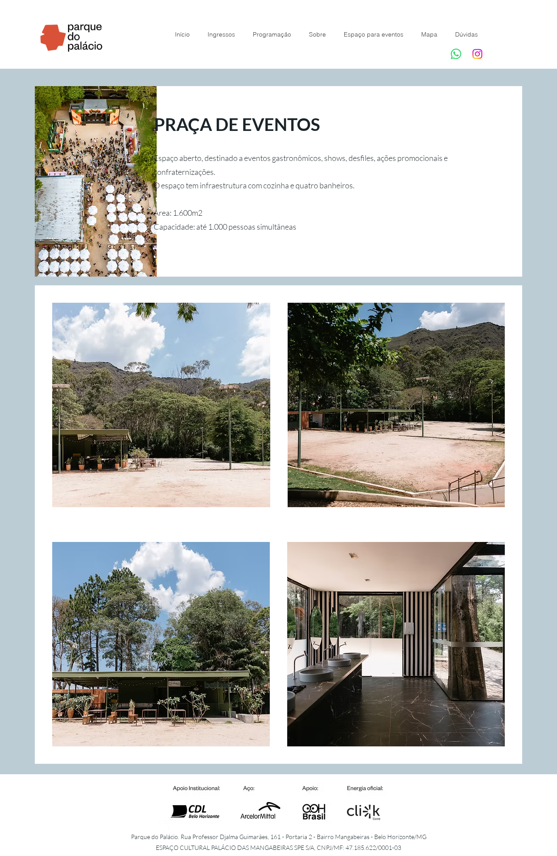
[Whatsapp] (456, 53)
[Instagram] (477, 53)
